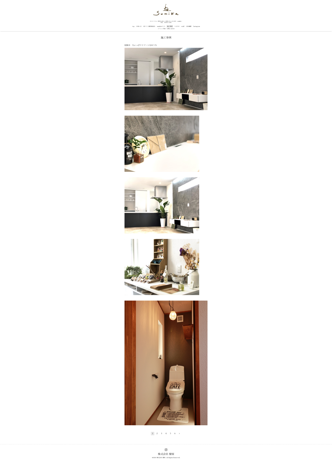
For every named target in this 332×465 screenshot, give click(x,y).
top (133, 26)
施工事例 (169, 26)
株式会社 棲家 (166, 454)
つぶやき (176, 26)
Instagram (196, 26)
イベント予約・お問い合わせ (166, 28)
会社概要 (188, 26)
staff (182, 26)
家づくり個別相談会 (149, 26)
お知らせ (139, 26)
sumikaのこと (161, 26)
